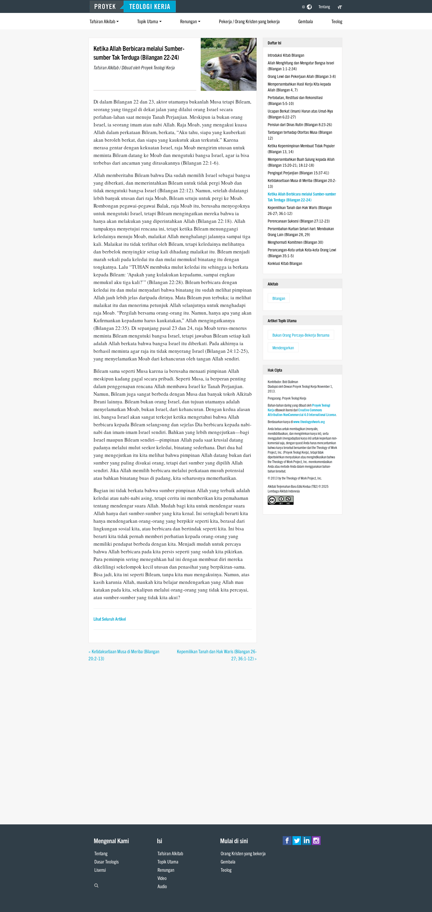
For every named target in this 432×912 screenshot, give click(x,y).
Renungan (188, 21)
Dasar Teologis (106, 861)
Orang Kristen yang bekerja (243, 853)
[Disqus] (172, 735)
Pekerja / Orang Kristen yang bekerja (249, 21)
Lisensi (100, 870)
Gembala (305, 21)
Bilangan (278, 298)
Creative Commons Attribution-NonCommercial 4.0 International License (302, 412)
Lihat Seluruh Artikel (109, 619)
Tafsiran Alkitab (102, 21)
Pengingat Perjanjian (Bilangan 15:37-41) (298, 172)
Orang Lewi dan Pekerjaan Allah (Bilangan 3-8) (302, 76)
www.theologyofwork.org (309, 421)
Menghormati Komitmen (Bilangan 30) (295, 242)
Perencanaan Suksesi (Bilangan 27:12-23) (299, 220)
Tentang (324, 6)
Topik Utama (147, 21)
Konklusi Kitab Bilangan (285, 263)
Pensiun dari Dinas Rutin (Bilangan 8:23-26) (300, 124)
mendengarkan (283, 347)
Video (162, 878)
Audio (162, 886)
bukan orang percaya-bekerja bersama (300, 335)
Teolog (336, 21)
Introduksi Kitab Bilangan (286, 55)
